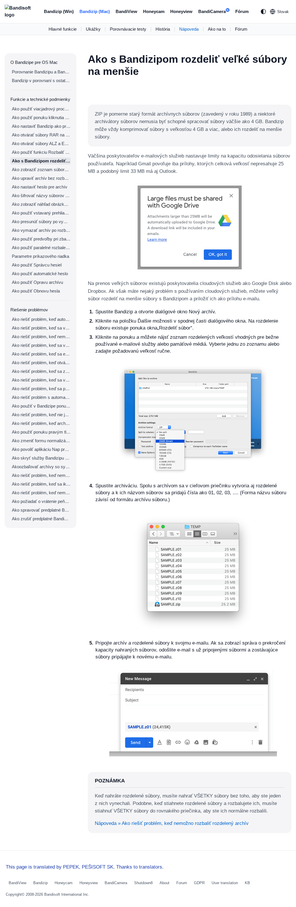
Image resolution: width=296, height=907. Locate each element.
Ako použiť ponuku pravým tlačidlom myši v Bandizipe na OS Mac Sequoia (41, 432)
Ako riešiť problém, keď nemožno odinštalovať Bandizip (41, 475)
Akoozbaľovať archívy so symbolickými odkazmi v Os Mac (41, 466)
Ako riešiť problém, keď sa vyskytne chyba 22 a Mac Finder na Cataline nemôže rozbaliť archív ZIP (41, 327)
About (164, 883)
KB (247, 883)
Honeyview (181, 11)
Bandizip (40, 883)
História (163, 29)
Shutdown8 (143, 883)
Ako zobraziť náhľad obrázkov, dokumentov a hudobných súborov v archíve (41, 204)
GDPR (199, 883)
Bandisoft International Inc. (66, 894)
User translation (225, 883)
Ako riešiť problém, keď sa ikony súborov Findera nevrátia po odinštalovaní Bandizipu (41, 484)
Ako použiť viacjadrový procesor (41, 108)
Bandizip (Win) (59, 11)
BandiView (126, 11)
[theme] (263, 11)
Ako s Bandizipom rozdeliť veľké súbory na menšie (41, 160)
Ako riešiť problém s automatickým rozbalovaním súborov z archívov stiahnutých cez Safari (41, 397)
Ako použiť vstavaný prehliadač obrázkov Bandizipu (41, 212)
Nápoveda (189, 29)
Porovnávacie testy (128, 29)
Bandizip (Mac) (94, 11)
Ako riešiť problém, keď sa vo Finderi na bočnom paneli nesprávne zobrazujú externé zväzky (41, 379)
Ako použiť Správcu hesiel (37, 264)
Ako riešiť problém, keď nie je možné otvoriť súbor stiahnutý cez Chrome (41, 414)
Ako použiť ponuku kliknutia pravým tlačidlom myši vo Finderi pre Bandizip (41, 117)
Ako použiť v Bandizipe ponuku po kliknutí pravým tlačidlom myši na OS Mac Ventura (41, 405)
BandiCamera (213, 11)
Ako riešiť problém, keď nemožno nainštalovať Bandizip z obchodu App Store (41, 492)
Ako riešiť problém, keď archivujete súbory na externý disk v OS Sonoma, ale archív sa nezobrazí (41, 423)
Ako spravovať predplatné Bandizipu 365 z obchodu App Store (41, 510)
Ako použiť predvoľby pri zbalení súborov (41, 238)
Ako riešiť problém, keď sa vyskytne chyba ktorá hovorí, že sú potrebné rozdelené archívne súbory (41, 345)
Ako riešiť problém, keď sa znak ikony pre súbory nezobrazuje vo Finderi (41, 371)
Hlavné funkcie (63, 29)
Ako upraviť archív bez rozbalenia (41, 178)
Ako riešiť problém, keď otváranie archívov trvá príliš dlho (41, 362)
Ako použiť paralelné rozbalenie (41, 247)
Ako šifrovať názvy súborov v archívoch (41, 195)
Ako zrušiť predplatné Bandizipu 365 (41, 518)
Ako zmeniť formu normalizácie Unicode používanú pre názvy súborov (41, 440)
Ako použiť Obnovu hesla (36, 290)
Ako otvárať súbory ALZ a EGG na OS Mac (41, 143)
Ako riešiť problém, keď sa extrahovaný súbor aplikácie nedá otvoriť (41, 353)
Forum (181, 883)
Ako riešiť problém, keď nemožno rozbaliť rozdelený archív (41, 336)
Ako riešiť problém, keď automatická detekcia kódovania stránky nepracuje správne (41, 319)
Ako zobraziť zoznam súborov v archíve (41, 169)
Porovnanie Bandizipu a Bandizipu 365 (41, 71)
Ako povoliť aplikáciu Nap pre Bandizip (41, 449)
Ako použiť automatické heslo (40, 273)
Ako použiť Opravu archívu (37, 282)
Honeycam (153, 11)
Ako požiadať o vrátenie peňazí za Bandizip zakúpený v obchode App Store (41, 501)
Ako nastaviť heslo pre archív (39, 186)
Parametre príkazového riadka (40, 256)
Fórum (242, 11)
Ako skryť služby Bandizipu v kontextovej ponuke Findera (41, 458)
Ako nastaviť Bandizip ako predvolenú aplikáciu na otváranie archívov (41, 126)
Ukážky (93, 29)
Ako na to (217, 29)
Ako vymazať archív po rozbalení (41, 230)
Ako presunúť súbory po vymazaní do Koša (41, 221)
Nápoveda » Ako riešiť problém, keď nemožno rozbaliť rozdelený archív (172, 823)
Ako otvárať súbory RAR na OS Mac (41, 134)
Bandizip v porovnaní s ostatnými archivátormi (41, 80)
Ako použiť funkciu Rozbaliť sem (41, 152)
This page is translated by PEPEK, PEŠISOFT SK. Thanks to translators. (85, 867)
